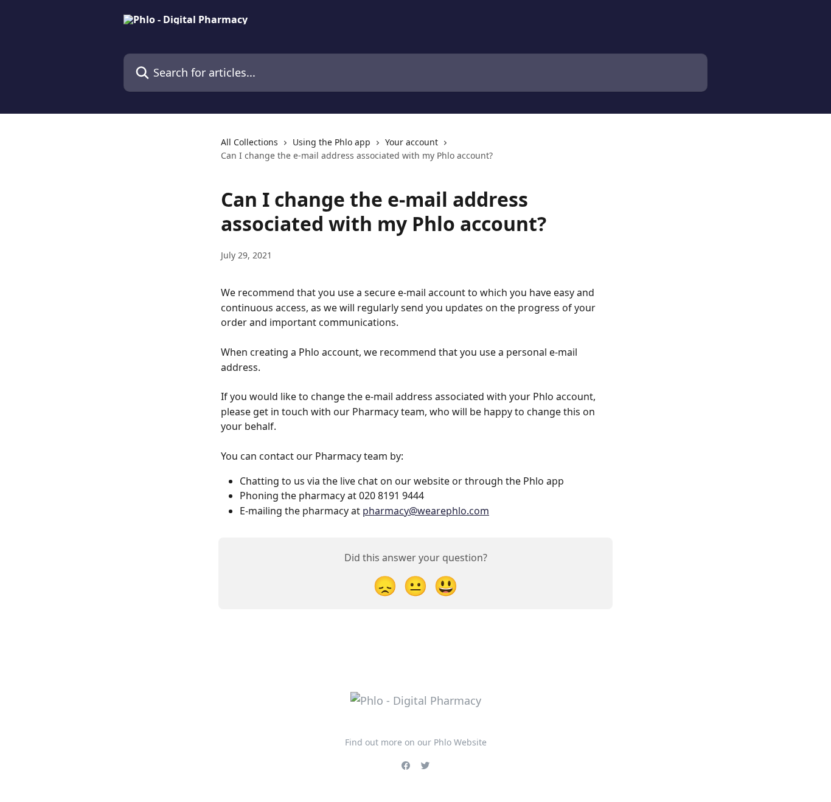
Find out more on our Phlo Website (416, 742)
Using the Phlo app (331, 142)
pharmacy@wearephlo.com (426, 510)
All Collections (249, 142)
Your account (411, 142)
